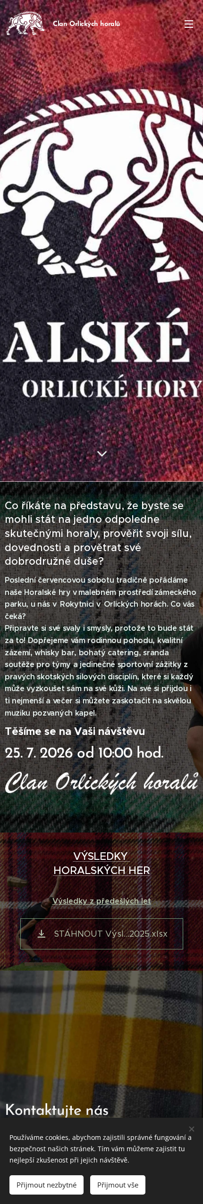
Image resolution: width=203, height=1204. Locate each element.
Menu (188, 23)
